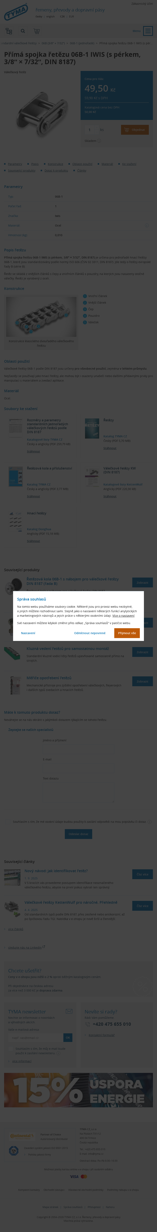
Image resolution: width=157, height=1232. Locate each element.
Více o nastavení (123, 616)
